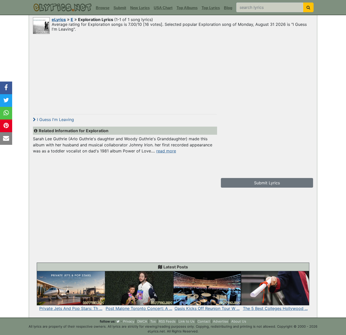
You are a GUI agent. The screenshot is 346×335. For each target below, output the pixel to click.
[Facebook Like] (6, 88)
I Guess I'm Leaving (55, 119)
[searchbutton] (308, 7)
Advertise (220, 321)
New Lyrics (140, 8)
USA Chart (163, 8)
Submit (119, 8)
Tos (153, 321)
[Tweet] (6, 100)
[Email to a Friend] (6, 138)
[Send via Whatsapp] (6, 113)
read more (166, 150)
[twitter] (118, 321)
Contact (204, 321)
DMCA (142, 321)
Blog (228, 8)
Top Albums (187, 8)
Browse (102, 8)
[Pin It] (6, 126)
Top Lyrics (211, 8)
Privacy (128, 321)
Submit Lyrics (267, 182)
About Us (238, 321)
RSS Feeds (167, 321)
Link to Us (187, 321)
